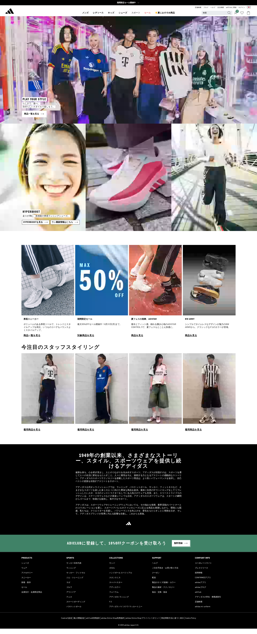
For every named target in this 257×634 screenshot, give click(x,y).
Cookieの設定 (66, 618)
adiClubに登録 (231, 7)
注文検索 (220, 7)
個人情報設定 (79, 618)
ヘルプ (212, 7)
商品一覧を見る (32, 335)
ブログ (205, 7)
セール (147, 13)
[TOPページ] (9, 11)
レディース (98, 13)
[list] (128, 292)
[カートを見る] (248, 13)
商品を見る (137, 335)
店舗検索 (198, 7)
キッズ (111, 13)
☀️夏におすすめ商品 (165, 13)
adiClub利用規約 (93, 618)
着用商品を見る (32, 430)
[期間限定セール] (101, 292)
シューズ (123, 13)
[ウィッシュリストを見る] (242, 13)
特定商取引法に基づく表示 (172, 618)
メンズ (85, 13)
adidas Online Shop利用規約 (112, 618)
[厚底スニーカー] (47, 292)
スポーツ (135, 13)
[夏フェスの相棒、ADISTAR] (155, 292)
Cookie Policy (190, 618)
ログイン (242, 7)
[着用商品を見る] (47, 393)
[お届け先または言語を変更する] (249, 7)
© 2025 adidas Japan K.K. (128, 625)
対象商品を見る (85, 335)
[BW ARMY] (209, 292)
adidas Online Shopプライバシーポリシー (143, 618)
